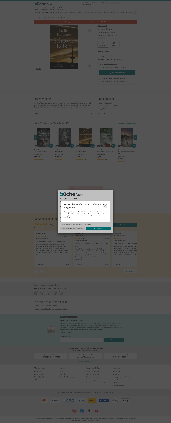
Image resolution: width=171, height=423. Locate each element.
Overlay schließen (105, 206)
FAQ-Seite (67, 218)
